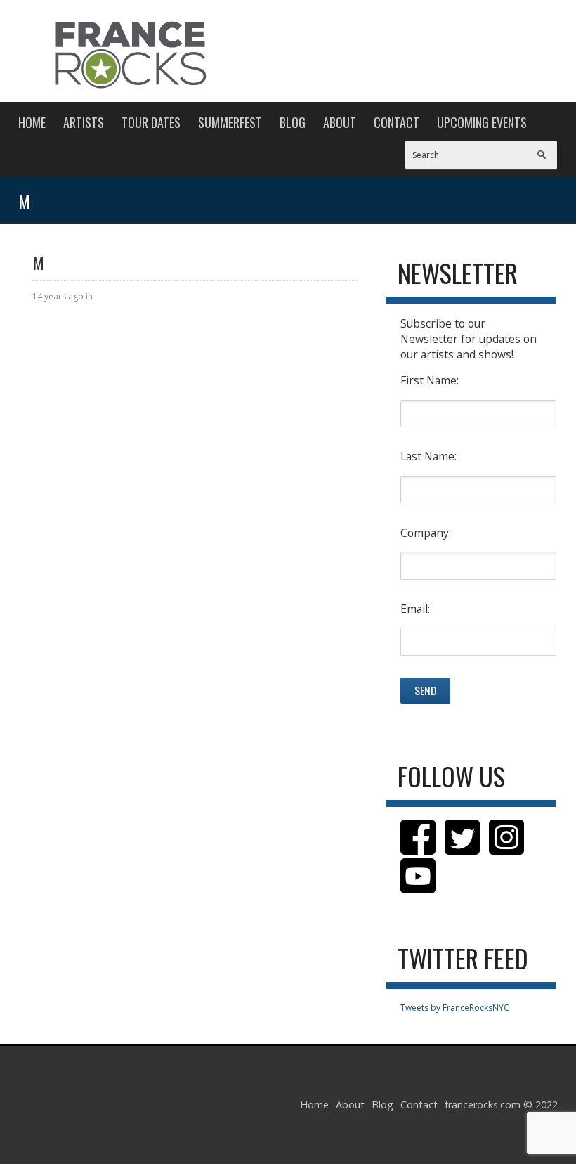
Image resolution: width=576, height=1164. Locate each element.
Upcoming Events (482, 122)
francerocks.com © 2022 (501, 1104)
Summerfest (230, 122)
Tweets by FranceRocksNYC (454, 1008)
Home (32, 122)
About (339, 122)
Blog (293, 122)
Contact (396, 122)
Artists (83, 122)
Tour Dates (151, 122)
